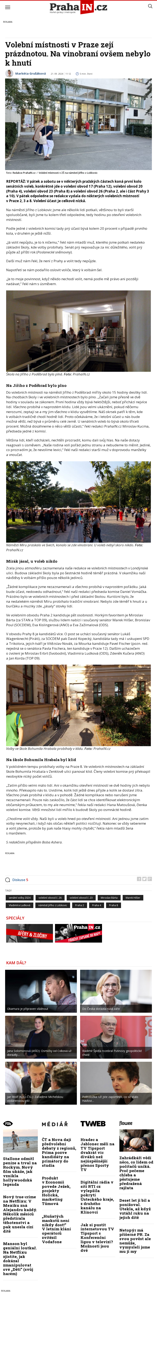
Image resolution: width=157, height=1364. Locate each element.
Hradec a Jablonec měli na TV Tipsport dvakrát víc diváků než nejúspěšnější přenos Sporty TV (97, 1154)
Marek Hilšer (133, 897)
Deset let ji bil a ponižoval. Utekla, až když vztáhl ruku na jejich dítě (135, 1209)
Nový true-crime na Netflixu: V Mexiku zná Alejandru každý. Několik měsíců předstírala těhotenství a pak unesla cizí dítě (20, 1213)
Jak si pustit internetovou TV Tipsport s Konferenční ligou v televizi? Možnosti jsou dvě (97, 1237)
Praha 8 (113, 905)
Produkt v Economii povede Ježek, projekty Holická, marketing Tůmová (56, 1190)
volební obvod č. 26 (50, 897)
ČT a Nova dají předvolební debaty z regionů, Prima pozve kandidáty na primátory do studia (59, 1152)
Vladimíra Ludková (19, 905)
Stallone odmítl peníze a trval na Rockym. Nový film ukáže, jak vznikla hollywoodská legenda (20, 1171)
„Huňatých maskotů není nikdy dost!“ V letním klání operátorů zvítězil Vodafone (56, 1229)
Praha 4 (96, 905)
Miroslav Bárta (109, 897)
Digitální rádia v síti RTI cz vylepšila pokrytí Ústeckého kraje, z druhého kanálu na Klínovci (97, 1196)
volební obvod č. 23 (81, 897)
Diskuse (20, 879)
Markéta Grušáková (30, 73)
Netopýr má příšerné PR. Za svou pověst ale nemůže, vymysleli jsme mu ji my (135, 1240)
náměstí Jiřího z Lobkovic (52, 905)
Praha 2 (79, 905)
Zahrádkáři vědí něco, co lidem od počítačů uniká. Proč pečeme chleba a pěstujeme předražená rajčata (136, 1172)
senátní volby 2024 (19, 897)
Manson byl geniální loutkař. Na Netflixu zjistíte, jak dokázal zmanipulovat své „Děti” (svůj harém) (20, 1258)
